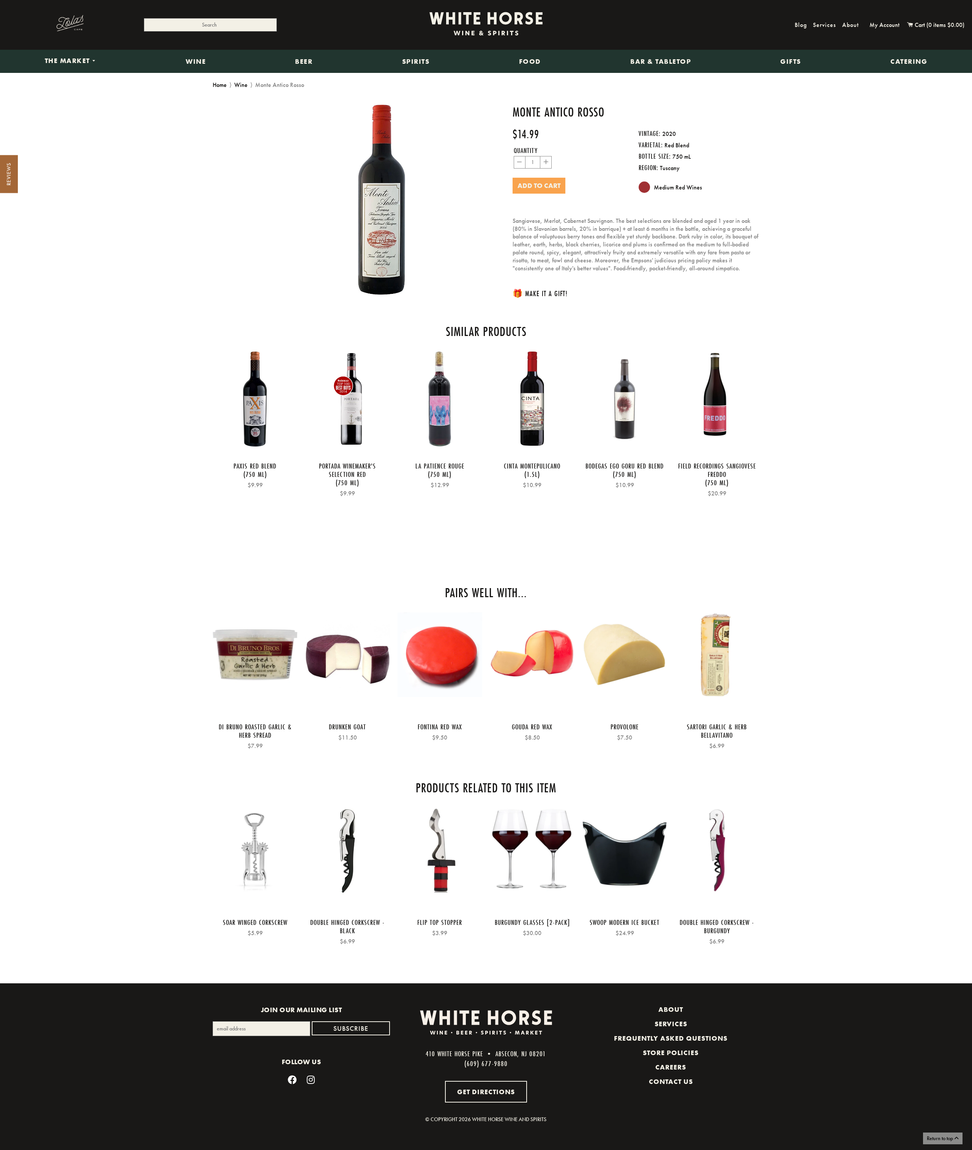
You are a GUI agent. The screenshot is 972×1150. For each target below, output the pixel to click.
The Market (68, 61)
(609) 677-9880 (486, 1063)
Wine (196, 61)
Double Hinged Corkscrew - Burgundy (717, 926)
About (850, 25)
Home (220, 85)
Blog (801, 25)
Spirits (416, 61)
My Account (884, 25)
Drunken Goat (347, 727)
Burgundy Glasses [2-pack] (532, 922)
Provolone (625, 727)
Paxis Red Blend (255, 466)
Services (824, 25)
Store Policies (671, 1052)
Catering (908, 61)
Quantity (526, 150)
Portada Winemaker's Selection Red (347, 470)
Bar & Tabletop (660, 61)
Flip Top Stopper (439, 922)
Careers (670, 1067)
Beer (303, 61)
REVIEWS (8, 174)
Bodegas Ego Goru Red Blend (624, 466)
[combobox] (210, 25)
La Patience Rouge (439, 466)
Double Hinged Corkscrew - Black (347, 926)
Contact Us (671, 1081)
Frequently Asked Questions (670, 1038)
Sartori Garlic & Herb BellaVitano (717, 731)
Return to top (940, 1138)
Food (530, 61)
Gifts (790, 61)
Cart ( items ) (938, 25)
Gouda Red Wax (532, 727)
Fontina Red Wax (440, 727)
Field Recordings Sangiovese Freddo (717, 470)
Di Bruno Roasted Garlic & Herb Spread (255, 731)
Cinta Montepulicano (532, 466)
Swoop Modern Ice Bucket (625, 922)
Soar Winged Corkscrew (255, 922)
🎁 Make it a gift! (540, 293)
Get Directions (486, 1091)
